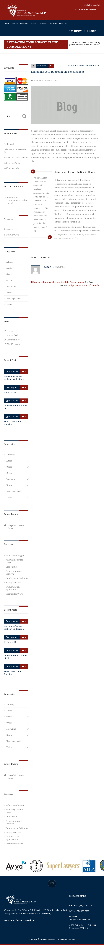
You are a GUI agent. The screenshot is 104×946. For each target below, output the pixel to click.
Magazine (89, 65)
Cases (83, 42)
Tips (55, 80)
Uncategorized (13, 298)
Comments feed (14, 340)
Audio (9, 268)
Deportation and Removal (14, 572)
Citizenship (11, 567)
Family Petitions (14, 582)
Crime (9, 280)
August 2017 (12, 229)
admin (74, 65)
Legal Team (24, 23)
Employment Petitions (17, 578)
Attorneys (38, 80)
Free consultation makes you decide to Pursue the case (63, 282)
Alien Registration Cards (14, 561)
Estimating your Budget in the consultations (57, 71)
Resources (53, 23)
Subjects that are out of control (79, 285)
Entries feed (12, 335)
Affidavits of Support (15, 555)
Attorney (10, 262)
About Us (15, 23)
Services (33, 23)
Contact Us (62, 23)
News (97, 65)
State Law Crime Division (16, 157)
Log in (10, 331)
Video (9, 305)
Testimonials (43, 23)
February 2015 (12, 235)
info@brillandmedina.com (80, 920)
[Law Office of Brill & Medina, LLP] (26, 16)
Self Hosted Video (12, 168)
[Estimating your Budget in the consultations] (33, 66)
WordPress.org (14, 344)
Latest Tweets (11, 514)
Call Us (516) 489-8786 (85, 9)
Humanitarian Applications (13, 588)
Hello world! (9, 144)
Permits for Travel (14, 594)
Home (7, 23)
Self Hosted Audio (12, 163)
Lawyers (48, 80)
